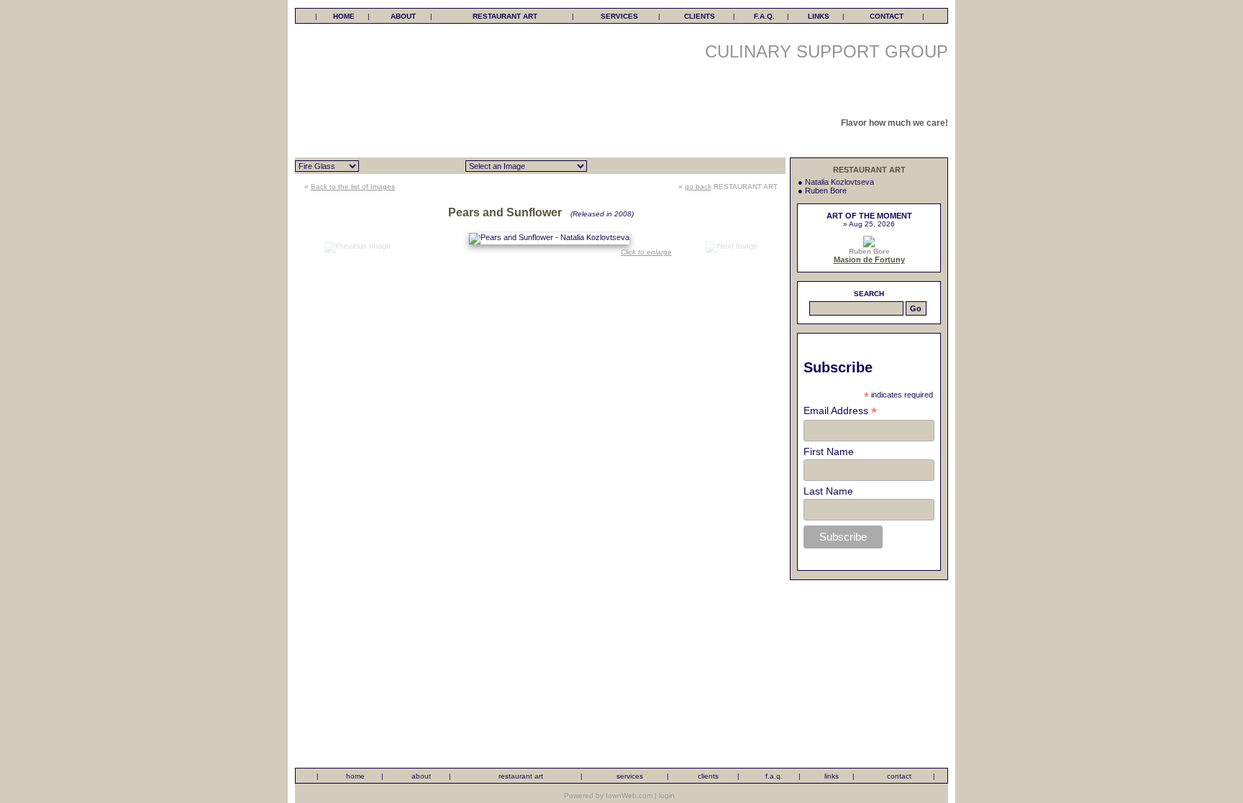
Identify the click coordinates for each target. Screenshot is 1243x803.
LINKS (818, 16)
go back (698, 187)
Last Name (828, 491)
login (667, 795)
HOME (344, 16)
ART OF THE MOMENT (869, 215)
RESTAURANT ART (505, 16)
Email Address (840, 411)
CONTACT (886, 16)
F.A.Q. (764, 16)
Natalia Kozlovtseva (839, 182)
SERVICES (619, 16)
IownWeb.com (629, 795)
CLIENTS (699, 16)
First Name (828, 451)
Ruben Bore (826, 190)
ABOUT (403, 16)
